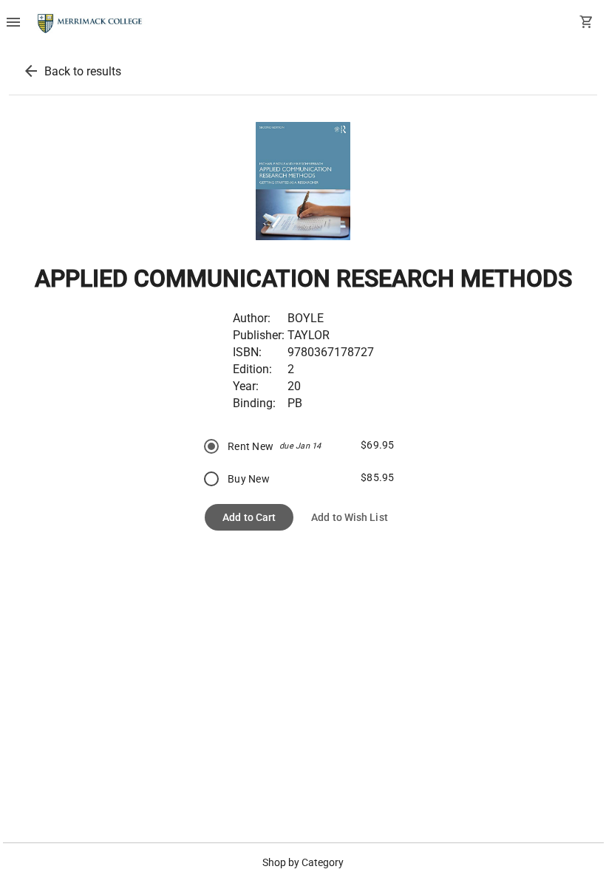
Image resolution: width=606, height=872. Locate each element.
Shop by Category (303, 862)
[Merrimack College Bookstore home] (91, 23)
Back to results (82, 71)
